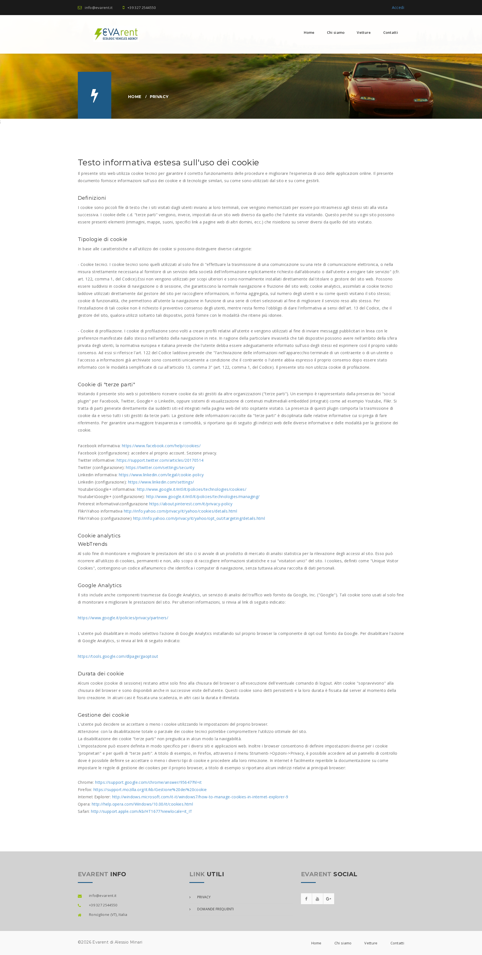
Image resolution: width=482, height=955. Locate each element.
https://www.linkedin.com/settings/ (161, 482)
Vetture (364, 32)
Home (309, 32)
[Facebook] (306, 898)
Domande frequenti (215, 909)
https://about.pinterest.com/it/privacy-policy (191, 503)
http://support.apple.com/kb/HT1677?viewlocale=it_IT (141, 811)
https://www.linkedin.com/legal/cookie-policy (161, 474)
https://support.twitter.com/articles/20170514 (160, 460)
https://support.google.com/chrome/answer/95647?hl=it (148, 782)
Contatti (390, 32)
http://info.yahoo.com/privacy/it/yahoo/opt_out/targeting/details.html (199, 518)
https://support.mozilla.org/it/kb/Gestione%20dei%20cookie (150, 789)
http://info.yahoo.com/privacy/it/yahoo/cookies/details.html (180, 511)
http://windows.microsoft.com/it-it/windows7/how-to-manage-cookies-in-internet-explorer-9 (200, 796)
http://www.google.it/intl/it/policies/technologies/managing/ (203, 496)
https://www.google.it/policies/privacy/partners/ (123, 617)
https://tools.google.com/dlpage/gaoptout (118, 656)
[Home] (108, 34)
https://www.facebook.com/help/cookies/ (161, 445)
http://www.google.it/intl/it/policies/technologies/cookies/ (192, 489)
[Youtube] (317, 898)
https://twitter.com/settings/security (160, 467)
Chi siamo (336, 32)
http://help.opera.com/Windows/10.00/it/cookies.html (142, 804)
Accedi (398, 7)
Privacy (203, 897)
